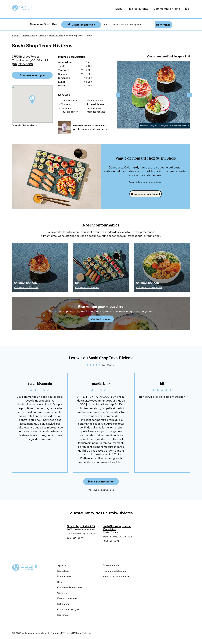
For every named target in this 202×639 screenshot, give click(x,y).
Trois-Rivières (56, 35)
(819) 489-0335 (111, 541)
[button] (118, 95)
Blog (59, 582)
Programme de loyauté (114, 571)
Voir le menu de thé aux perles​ (90, 129)
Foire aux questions (67, 598)
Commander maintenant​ (145, 194)
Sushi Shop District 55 (81, 526)
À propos (61, 565)
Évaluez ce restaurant (101, 481)
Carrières (62, 593)
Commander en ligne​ (32, 75)
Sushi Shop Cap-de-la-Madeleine (117, 527)
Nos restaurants (138, 8)
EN (187, 8)
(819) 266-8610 (75, 537)
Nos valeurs (63, 571)
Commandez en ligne (68, 609)
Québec (42, 35)
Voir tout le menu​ (101, 319)
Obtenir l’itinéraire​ (23, 125)
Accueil (16, 35)
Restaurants (28, 35)
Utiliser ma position (83, 24)
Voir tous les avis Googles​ (101, 490)
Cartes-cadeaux (111, 565)
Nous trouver (63, 615)
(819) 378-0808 (22, 64)
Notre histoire (64, 576)
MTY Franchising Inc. (82, 633)
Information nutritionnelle (116, 576)
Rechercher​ (163, 24)
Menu (119, 8)
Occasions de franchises (69, 587)
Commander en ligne (166, 8)
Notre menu (63, 604)
